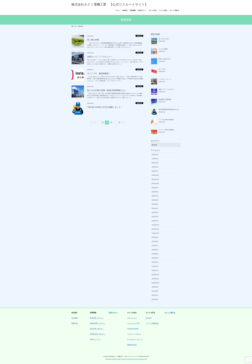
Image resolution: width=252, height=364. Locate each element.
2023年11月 (155, 279)
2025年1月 (155, 221)
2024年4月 (155, 258)
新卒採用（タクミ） (97, 318)
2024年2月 (155, 266)
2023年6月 (155, 299)
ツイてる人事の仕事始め (166, 119)
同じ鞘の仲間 (93, 40)
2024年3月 (155, 262)
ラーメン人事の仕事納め (166, 130)
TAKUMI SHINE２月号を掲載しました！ (105, 107)
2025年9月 (155, 187)
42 (119, 122)
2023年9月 (155, 287)
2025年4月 (155, 208)
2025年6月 (155, 200)
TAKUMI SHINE (132, 329)
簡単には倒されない (165, 59)
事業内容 (74, 323)
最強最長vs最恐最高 (165, 99)
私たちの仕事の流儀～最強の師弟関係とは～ (106, 90)
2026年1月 (155, 171)
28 (103, 122)
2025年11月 (155, 179)
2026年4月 (155, 158)
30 (111, 122)
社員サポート (113, 312)
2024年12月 (155, 225)
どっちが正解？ (163, 49)
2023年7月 (155, 295)
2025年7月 (155, 196)
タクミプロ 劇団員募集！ (99, 73)
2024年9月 (155, 237)
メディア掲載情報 (152, 323)
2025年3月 (155, 212)
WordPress (115, 359)
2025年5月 (155, 204)
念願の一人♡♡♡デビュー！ (100, 57)
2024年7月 (155, 245)
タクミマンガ (132, 318)
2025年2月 (155, 216)
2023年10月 (155, 283)
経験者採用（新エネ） (98, 334)
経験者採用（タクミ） (98, 323)
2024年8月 (155, 241)
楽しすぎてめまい (164, 39)
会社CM (148, 318)
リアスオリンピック (165, 79)
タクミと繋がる (169, 312)
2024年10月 (155, 233)
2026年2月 (155, 167)
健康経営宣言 (132, 345)
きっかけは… (163, 69)
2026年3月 (155, 163)
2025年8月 (155, 192)
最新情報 (139, 36)
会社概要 (74, 318)
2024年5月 (155, 254)
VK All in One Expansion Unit (139, 359)
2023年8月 (155, 291)
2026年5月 (155, 154)
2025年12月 (155, 175)
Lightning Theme (125, 359)
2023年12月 (155, 274)
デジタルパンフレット (135, 339)
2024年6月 (155, 250)
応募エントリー (95, 339)
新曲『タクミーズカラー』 (167, 89)
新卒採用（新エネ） (97, 329)
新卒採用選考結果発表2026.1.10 (169, 109)
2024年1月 (155, 270)
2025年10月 (155, 183)
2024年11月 (155, 229)
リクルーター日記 (133, 323)
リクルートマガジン (134, 334)
